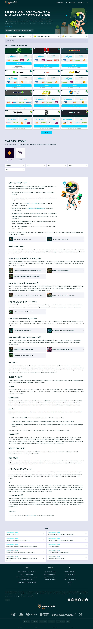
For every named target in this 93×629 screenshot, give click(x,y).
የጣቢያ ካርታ (73, 626)
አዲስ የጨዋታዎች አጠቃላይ (50, 574)
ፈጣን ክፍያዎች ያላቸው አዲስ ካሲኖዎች (27, 572)
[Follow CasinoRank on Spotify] (83, 599)
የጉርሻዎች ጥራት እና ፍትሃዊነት (33, 203)
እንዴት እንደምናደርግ (70, 577)
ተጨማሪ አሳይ (45, 132)
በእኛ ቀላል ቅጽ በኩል (31, 515)
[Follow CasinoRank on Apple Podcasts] (86, 599)
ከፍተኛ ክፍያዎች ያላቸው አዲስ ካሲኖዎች (27, 582)
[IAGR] (13, 614)
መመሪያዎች (80, 2)
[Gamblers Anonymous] (21, 614)
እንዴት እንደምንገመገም (70, 574)
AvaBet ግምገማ (18, 66)
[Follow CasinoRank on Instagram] (72, 599)
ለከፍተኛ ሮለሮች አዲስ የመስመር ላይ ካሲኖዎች (27, 577)
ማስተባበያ (70, 582)
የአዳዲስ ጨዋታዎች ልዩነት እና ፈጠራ (36, 208)
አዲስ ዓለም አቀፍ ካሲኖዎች (50, 577)
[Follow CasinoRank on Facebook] (69, 599)
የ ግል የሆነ (36, 626)
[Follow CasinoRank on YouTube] (79, 599)
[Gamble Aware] (64, 614)
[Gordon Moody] (44, 614)
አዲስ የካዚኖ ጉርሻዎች (70, 2)
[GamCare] (31, 614)
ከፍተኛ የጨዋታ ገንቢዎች (50, 579)
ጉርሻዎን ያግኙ (18, 63)
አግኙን (69, 585)
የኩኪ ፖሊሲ (20, 626)
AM (7, 600)
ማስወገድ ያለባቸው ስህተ (50, 572)
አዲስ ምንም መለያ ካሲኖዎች (26, 579)
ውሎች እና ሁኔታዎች (54, 626)
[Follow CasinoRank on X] (76, 599)
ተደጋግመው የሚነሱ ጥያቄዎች (70, 579)
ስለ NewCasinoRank (70, 572)
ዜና (87, 2)
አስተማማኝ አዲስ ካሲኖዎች (27, 574)
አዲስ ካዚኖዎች (60, 2)
